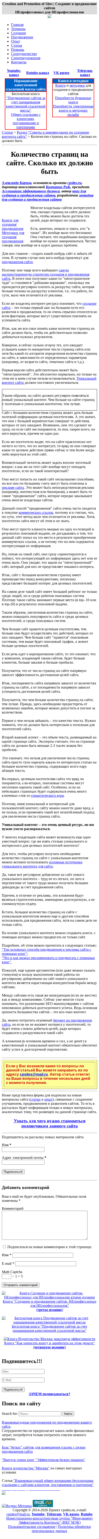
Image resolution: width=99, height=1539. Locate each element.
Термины (18, 29)
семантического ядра (47, 795)
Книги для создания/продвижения (12, 224)
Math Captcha (12, 1272)
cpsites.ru (74, 183)
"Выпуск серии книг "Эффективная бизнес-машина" (43, 1460)
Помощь (17, 50)
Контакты (18, 62)
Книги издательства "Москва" (26, 1468)
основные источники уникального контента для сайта (42, 864)
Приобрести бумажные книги (73, 100)
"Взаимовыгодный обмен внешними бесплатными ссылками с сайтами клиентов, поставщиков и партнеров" (48, 1483)
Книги (60, 85)
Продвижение (22, 37)
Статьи (16, 45)
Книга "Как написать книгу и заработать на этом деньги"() (49, 1345)
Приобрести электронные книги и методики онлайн (73, 110)
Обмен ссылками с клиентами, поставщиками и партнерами (26, 121)
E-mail (8, 1263)
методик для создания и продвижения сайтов (47, 197)
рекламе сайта (13, 487)
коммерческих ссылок (36, 512)
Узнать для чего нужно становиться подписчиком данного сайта (49, 1123)
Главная (17, 25)
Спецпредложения (25, 58)
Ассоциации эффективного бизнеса (31, 191)
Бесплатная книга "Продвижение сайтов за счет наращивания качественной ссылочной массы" (49, 1328)
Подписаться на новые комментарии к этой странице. (49, 1247)
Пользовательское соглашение (31, 1527)
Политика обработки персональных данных (61, 1529)
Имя (6, 1145)
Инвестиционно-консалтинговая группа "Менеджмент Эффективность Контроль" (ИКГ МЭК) (49, 1520)
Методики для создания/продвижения (13, 237)
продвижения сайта (17, 262)
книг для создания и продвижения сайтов (44, 193)
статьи (35, 1099)
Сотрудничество (24, 54)
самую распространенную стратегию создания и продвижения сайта (45, 274)
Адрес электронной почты (24, 1158)
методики (77, 85)
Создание (18, 33)
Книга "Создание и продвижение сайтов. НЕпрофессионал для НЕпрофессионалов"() (49, 1305)
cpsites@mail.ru (34, 1074)
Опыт (15, 41)
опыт (48, 1099)
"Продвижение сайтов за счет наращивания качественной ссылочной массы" (26, 104)
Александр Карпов (16, 183)
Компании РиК (58, 187)
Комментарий (12, 1208)
